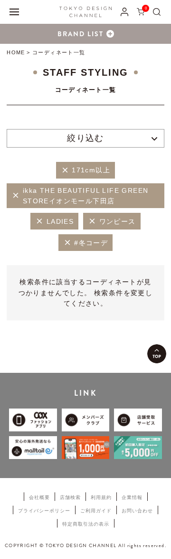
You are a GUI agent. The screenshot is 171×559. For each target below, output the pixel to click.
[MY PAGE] (124, 11)
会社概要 (39, 497)
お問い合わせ (137, 510)
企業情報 (132, 497)
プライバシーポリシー (44, 510)
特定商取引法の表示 (85, 524)
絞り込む (85, 138)
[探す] (157, 11)
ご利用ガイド (96, 510)
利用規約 (101, 497)
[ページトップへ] (156, 353)
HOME (15, 52)
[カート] (140, 11)
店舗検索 (70, 497)
